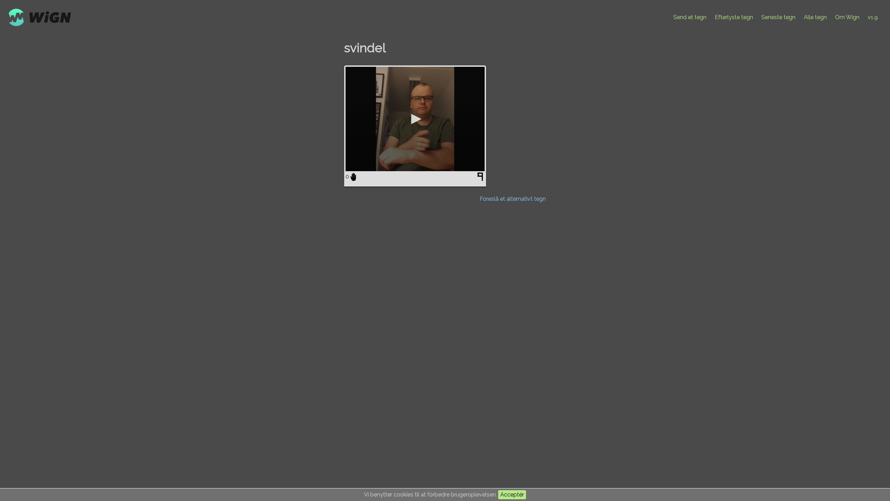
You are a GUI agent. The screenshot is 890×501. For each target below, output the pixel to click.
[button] (415, 119)
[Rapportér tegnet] (481, 178)
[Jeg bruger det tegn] (353, 177)
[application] (415, 119)
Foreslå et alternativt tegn (513, 199)
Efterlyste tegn (734, 17)
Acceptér (512, 494)
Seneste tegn (778, 17)
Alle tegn (815, 17)
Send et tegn (689, 17)
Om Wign (847, 17)
